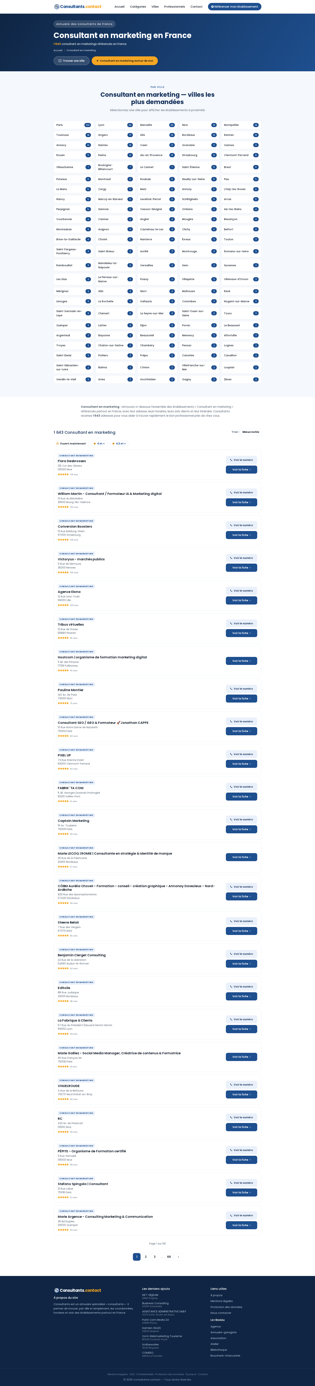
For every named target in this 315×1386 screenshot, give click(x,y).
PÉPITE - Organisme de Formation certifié (92, 1151)
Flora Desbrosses (72, 461)
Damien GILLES (151, 1328)
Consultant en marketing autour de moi (126, 61)
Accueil (119, 7)
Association (218, 1338)
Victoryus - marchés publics (81, 559)
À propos (217, 1295)
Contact (196, 7)
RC (60, 1118)
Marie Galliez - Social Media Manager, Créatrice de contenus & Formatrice (119, 1053)
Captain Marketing (73, 820)
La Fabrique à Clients (75, 1020)
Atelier (215, 1344)
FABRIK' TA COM (70, 788)
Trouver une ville (74, 61)
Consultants (81, 6)
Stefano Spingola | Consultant (83, 1184)
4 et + (101, 443)
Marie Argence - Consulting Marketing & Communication (105, 1216)
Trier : (236, 432)
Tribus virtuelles (71, 624)
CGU (132, 1374)
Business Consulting (155, 1303)
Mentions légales (222, 1301)
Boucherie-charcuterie (225, 1355)
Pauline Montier (70, 690)
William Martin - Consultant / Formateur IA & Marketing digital (110, 493)
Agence (216, 1326)
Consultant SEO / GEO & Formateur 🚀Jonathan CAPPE (103, 722)
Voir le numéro (243, 460)
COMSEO (147, 1353)
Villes (155, 7)
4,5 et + (121, 443)
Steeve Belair (68, 922)
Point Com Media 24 (155, 1320)
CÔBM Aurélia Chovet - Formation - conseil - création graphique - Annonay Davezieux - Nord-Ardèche (136, 888)
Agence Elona (69, 591)
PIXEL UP (64, 755)
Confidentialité (145, 1374)
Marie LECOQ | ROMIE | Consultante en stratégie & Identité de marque (115, 853)
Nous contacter (221, 1313)
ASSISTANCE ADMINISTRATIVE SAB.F (164, 1311)
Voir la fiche (240, 469)
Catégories (138, 7)
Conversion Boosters (75, 526)
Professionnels (174, 7)
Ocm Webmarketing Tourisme (162, 1336)
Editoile (64, 988)
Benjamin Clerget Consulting (82, 955)
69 (169, 1257)
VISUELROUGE (69, 1086)
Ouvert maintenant (73, 443)
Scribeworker (150, 1344)
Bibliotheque (219, 1350)
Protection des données (226, 1307)
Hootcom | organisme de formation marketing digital (102, 657)
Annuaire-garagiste (224, 1332)
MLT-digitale (150, 1295)
